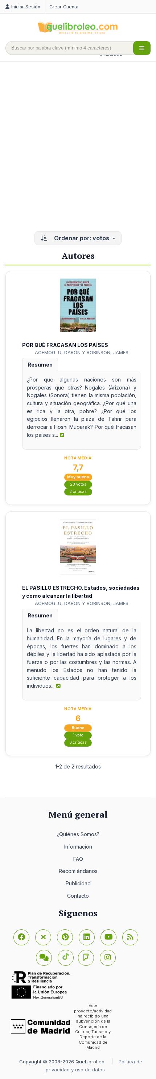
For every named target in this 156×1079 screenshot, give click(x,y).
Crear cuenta (63, 6)
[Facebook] (21, 937)
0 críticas (78, 742)
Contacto (78, 896)
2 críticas (78, 491)
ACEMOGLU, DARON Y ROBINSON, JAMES (81, 352)
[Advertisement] (78, 147)
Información (78, 846)
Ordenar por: (81, 238)
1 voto (78, 735)
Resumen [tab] (40, 364)
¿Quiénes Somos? (78, 834)
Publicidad (78, 883)
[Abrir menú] (142, 48)
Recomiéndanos (78, 871)
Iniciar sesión (25, 6)
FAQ (78, 859)
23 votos (78, 484)
